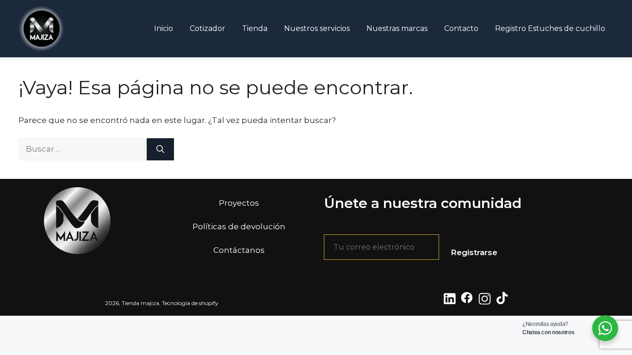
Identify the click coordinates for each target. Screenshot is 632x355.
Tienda (254, 28)
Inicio (163, 28)
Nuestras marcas (397, 28)
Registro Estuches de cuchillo (550, 28)
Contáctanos (239, 250)
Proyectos (239, 203)
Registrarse (474, 252)
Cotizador (207, 28)
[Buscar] (160, 149)
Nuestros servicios (317, 28)
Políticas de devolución (238, 226)
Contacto (461, 28)
